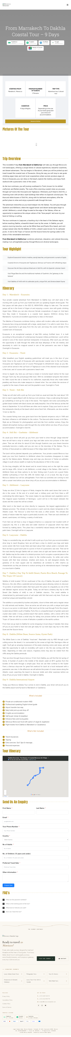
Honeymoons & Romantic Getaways (10, 981)
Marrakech (38, 170)
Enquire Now (8, 885)
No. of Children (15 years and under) (17, 854)
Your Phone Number (10, 827)
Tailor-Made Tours (53, 981)
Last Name (40, 808)
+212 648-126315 (44, 996)
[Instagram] (42, 1005)
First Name (7, 808)
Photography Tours (31, 974)
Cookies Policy (6, 1004)
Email (5, 817)
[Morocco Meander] (10, 4)
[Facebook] (38, 1005)
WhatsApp (63, 958)
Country (6, 836)
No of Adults (7, 844)
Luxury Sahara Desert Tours (11, 974)
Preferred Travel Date (11, 863)
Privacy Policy (6, 996)
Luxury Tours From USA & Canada (33, 981)
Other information (9, 872)
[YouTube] (45, 1005)
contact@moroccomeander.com (47, 1002)
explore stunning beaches (12, 226)
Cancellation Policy (7, 1000)
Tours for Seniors (53, 974)
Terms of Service (6, 1007)
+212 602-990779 (44, 999)
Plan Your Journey (45, 958)
